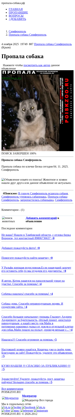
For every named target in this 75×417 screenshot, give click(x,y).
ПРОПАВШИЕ (18, 12)
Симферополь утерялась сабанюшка (23, 196)
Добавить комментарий (41, 218)
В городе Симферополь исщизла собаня (43, 193)
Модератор (29, 395)
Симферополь (63, 199)
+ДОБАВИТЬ (17, 19)
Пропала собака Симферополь (53, 44)
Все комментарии (12, 388)
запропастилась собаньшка (37, 199)
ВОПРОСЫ (16, 15)
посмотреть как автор (36, 65)
